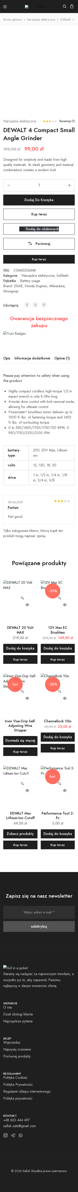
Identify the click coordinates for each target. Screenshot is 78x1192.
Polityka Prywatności (17, 1084)
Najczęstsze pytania (17, 1021)
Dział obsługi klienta (18, 1014)
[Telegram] (13, 1136)
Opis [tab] (6, 358)
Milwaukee (57, 286)
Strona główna (12, 19)
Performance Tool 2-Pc (58, 815)
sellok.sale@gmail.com (19, 1125)
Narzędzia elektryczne (41, 19)
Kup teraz (39, 214)
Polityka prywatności (17, 1098)
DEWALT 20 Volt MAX (20, 630)
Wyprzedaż (11, 1042)
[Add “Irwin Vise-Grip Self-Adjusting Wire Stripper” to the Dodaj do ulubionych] (27, 681)
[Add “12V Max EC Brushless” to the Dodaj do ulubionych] (65, 588)
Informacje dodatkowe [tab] (32, 358)
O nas (7, 1007)
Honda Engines (36, 286)
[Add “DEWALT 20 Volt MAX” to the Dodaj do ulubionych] (27, 588)
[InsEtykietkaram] (5, 1136)
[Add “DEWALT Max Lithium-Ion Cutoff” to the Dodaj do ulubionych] (27, 774)
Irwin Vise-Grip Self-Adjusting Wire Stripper (20, 726)
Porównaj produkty (17, 1056)
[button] (39, 243)
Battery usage (30, 280)
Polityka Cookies (15, 1077)
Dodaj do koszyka (39, 199)
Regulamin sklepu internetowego (27, 1091)
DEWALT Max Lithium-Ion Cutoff (20, 815)
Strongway (10, 291)
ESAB (18, 286)
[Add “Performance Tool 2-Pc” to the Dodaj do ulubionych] (65, 774)
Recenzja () (67, 121)
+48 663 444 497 (16, 1120)
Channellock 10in (58, 721)
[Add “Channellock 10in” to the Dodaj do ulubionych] (65, 681)
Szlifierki (65, 19)
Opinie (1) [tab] (62, 358)
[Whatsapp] (20, 1136)
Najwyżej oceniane (17, 1049)
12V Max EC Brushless (57, 630)
